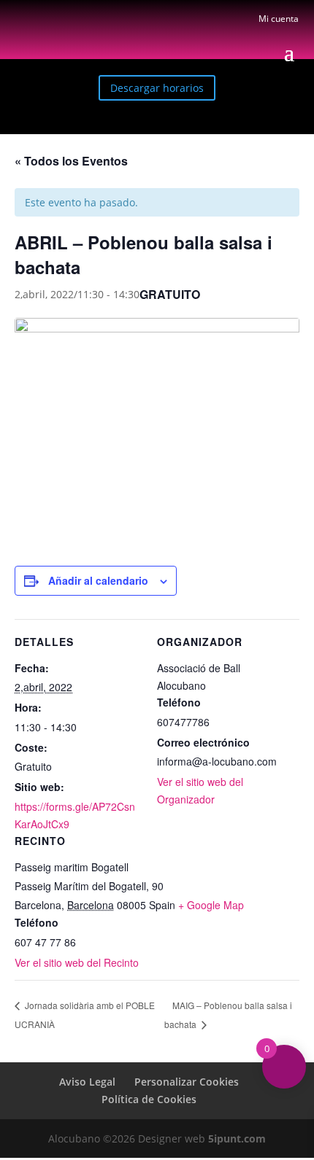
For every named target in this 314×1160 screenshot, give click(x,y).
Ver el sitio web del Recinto (77, 962)
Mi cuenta (279, 18)
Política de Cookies (149, 1099)
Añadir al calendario (98, 580)
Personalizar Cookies (186, 1082)
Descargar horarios (157, 88)
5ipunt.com (237, 1138)
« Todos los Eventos (71, 160)
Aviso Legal (87, 1082)
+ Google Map (211, 905)
